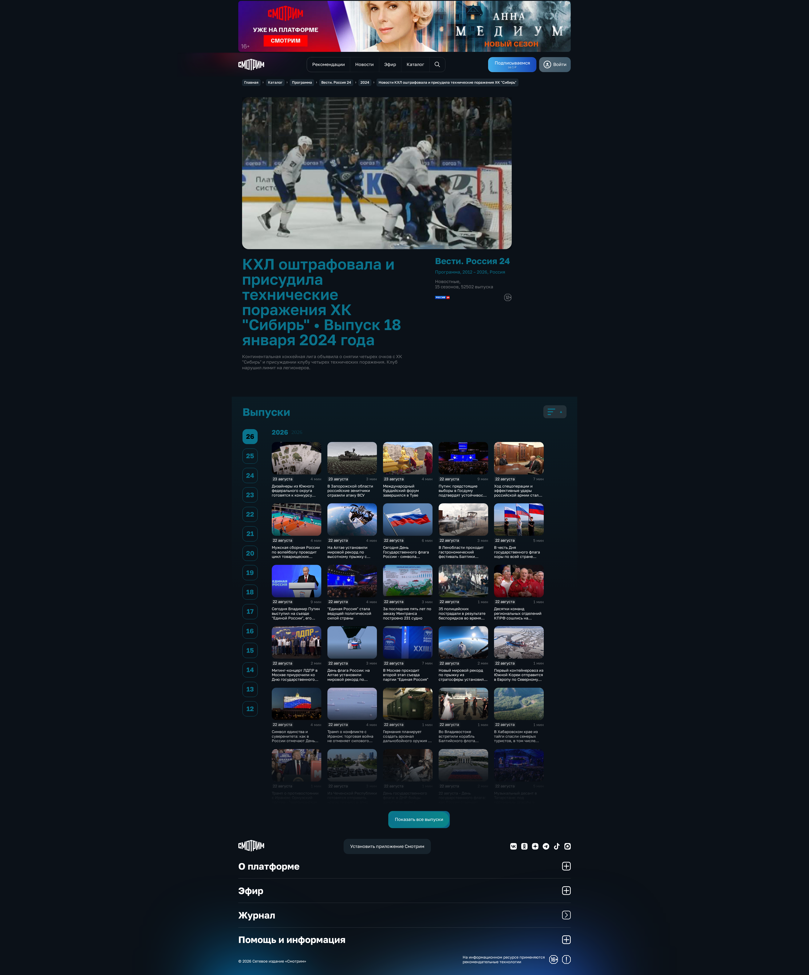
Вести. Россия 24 (336, 82)
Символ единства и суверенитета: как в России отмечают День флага (293, 738)
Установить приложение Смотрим (387, 846)
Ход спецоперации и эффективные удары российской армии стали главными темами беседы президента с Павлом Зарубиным (518, 497)
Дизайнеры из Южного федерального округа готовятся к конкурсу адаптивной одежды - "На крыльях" (296, 495)
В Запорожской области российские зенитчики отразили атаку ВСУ (350, 490)
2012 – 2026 (474, 272)
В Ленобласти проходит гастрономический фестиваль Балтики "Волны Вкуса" (461, 554)
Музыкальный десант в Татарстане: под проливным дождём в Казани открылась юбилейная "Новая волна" (518, 802)
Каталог (275, 82)
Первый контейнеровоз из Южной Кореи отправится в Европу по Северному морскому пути (518, 677)
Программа (302, 82)
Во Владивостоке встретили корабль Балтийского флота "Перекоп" (457, 738)
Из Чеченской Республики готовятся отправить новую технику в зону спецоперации (352, 800)
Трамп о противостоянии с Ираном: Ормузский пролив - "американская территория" (295, 800)
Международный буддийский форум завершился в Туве (401, 490)
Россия (497, 272)
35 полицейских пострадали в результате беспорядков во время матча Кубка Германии (462, 615)
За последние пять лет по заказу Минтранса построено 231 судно (407, 613)
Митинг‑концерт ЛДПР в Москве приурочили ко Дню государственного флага (294, 677)
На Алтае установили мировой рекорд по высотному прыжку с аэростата (347, 554)
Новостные (447, 281)
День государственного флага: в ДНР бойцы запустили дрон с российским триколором (406, 800)
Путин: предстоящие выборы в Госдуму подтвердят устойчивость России (463, 493)
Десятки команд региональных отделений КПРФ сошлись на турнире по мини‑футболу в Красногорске (518, 617)
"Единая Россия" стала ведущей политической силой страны (349, 613)
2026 (296, 432)
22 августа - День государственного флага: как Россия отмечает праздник (462, 800)
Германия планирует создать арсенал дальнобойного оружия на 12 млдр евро (408, 738)
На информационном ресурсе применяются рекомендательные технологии (504, 959)
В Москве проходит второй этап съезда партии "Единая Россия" (405, 675)
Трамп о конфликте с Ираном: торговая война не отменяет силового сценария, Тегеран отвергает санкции (350, 740)
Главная (251, 82)
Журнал (256, 915)
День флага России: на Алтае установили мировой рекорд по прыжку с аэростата (348, 677)
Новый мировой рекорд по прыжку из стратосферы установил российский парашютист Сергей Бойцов (462, 679)
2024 (364, 82)
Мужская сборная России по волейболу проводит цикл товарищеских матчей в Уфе (296, 554)
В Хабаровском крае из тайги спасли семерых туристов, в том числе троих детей (516, 738)
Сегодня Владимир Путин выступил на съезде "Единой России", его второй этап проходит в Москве (296, 617)
